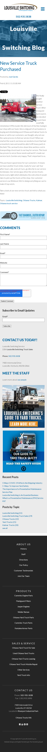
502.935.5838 (23, 16)
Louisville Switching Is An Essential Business (20, 495)
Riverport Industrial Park (28, 711)
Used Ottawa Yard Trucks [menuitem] (23, 653)
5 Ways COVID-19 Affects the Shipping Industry (22, 483)
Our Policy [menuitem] (23, 565)
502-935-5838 (26, 695)
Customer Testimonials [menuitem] (23, 570)
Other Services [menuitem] (23, 670)
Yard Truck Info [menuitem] (23, 675)
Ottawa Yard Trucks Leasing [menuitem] (23, 659)
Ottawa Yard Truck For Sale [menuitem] (23, 648)
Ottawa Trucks (29, 200)
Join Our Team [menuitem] (24, 576)
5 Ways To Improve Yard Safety (15, 486)
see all (4, 528)
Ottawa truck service (8, 203)
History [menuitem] (23, 549)
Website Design (9, 742)
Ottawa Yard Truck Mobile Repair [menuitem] (23, 664)
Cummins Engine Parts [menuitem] (23, 595)
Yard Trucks (9, 522)
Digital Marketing (22, 742)
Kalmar (39, 200)
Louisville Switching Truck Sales (17, 516)
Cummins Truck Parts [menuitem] (23, 623)
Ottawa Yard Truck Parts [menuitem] (23, 617)
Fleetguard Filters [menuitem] (23, 601)
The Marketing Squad (36, 742)
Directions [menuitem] (23, 559)
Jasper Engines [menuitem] (23, 606)
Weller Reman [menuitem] (23, 612)
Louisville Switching (14, 200)
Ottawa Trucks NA (23, 717)
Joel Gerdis (13, 77)
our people (22, 379)
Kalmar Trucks (10, 525)
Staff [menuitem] (23, 554)
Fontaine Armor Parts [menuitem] (23, 628)
